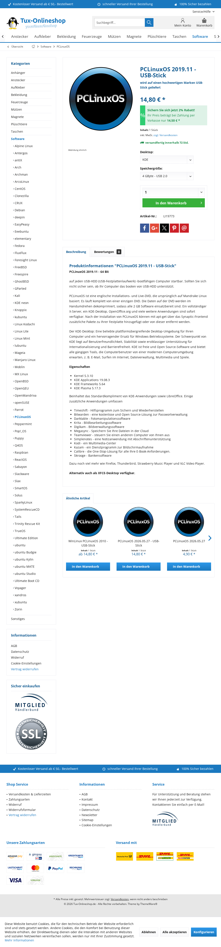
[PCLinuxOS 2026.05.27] (189, 522)
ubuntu (19, 545)
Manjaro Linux (24, 360)
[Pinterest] (174, 228)
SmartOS (20, 488)
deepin (19, 217)
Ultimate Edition (26, 538)
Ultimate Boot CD (26, 581)
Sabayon (20, 467)
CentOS (19, 189)
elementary (22, 239)
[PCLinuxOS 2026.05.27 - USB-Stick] (139, 522)
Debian (19, 210)
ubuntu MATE (24, 566)
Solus (18, 495)
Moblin (19, 367)
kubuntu (20, 317)
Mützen (16, 109)
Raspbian (21, 452)
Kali (17, 296)
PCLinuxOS (22, 417)
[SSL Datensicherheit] (31, 734)
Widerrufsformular (22, 810)
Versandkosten (120, 899)
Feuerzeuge (19, 102)
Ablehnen (149, 932)
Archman (21, 174)
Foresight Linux (25, 260)
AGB (14, 646)
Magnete (17, 117)
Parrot (19, 410)
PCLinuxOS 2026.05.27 (189, 541)
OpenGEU (21, 388)
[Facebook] (144, 228)
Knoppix (20, 310)
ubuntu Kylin (23, 559)
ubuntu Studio (25, 574)
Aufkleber (18, 87)
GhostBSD (21, 281)
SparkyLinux (23, 502)
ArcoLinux (21, 182)
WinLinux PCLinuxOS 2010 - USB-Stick (88, 543)
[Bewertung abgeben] (173, 93)
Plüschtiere (19, 124)
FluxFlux (20, 253)
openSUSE (21, 402)
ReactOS (20, 460)
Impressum (90, 804)
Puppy (19, 438)
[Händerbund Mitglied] (31, 702)
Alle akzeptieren (175, 932)
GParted (20, 288)
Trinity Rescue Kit (27, 524)
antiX (18, 160)
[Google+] (154, 228)
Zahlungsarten (19, 799)
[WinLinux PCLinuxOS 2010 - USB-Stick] (88, 522)
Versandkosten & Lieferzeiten (30, 794)
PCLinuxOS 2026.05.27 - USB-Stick (138, 543)
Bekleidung (19, 95)
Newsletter (89, 815)
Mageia (19, 353)
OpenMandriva (25, 395)
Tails (17, 517)
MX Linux (21, 374)
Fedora (19, 246)
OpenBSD (21, 381)
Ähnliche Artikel (78, 498)
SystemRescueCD (26, 509)
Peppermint (23, 424)
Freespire (21, 274)
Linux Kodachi (24, 324)
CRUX (18, 203)
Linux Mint (22, 338)
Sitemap (87, 820)
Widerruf (17, 657)
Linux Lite (21, 331)
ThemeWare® (148, 904)
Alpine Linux (23, 146)
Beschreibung (76, 252)
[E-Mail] (184, 228)
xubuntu (20, 602)
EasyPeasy (21, 224)
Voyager (20, 588)
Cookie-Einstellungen (26, 663)
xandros (20, 595)
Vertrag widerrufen (25, 669)
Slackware (21, 474)
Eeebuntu (21, 231)
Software (17, 139)
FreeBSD (20, 267)
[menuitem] (202, 11)
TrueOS (19, 531)
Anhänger (18, 73)
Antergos (21, 153)
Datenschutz (20, 652)
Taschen (17, 131)
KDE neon (21, 303)
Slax (17, 481)
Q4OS (18, 445)
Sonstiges (18, 619)
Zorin (18, 609)
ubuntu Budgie (25, 552)
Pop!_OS (20, 431)
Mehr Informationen (19, 940)
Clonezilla (21, 196)
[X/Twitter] (164, 228)
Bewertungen (107, 252)
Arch (17, 167)
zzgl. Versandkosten (165, 135)
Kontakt (87, 799)
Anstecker (18, 80)
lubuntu (20, 345)
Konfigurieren (204, 932)
